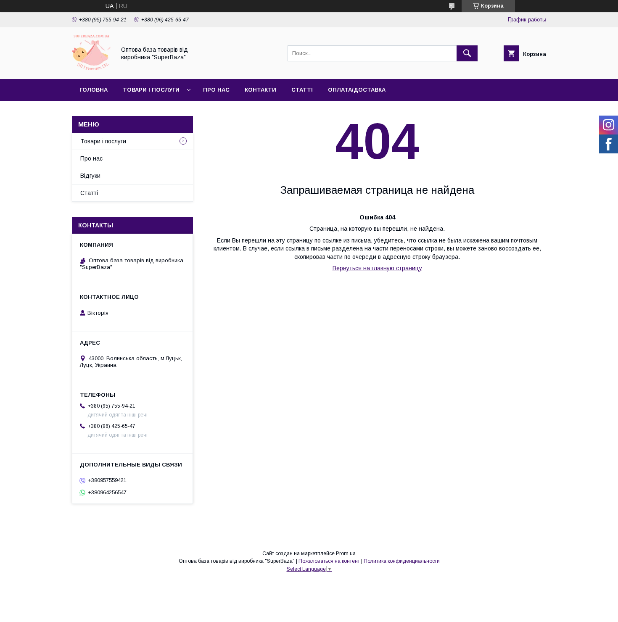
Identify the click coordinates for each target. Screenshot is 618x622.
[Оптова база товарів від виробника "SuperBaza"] (91, 68)
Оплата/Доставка (357, 90)
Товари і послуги (151, 90)
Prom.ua (346, 553)
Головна (93, 90)
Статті (302, 90)
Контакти (260, 90)
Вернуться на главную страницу (377, 268)
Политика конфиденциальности (402, 561)
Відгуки (90, 175)
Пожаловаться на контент (329, 561)
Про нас (216, 90)
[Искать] (467, 53)
